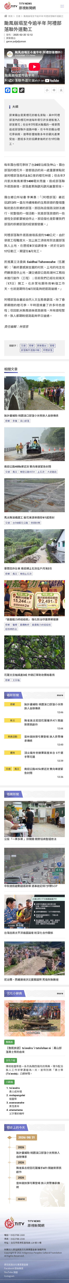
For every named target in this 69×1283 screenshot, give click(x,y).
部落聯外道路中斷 (30, 350)
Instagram (9, 1276)
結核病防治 (11, 629)
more (21, 1199)
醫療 (15, 624)
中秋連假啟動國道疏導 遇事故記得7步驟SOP (30, 886)
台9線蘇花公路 (20, 522)
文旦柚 (16, 680)
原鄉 (31, 345)
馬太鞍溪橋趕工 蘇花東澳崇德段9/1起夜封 (29, 517)
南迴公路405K (27, 471)
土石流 (41, 471)
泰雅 (15, 420)
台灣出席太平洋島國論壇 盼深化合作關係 (28, 933)
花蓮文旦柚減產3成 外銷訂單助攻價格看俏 (29, 675)
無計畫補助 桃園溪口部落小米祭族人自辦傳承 (31, 415)
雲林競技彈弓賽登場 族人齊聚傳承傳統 (43, 738)
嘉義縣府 (24, 624)
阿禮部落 (47, 350)
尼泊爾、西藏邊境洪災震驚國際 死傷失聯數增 (31, 979)
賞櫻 (52, 345)
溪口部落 (24, 420)
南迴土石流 (26, 573)
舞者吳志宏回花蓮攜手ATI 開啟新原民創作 (43, 722)
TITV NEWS (25, 3)
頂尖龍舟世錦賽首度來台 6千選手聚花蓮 (43, 755)
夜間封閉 (35, 522)
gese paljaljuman (16, 41)
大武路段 (52, 471)
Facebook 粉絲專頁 (13, 1268)
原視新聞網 (27, 7)
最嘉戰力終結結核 (41, 624)
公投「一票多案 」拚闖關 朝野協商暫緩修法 (30, 839)
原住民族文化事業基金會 (16, 1264)
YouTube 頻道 (11, 1272)
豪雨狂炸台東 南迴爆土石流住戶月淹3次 (28, 568)
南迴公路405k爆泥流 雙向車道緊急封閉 (27, 466)
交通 (23, 345)
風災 (15, 471)
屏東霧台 (41, 345)
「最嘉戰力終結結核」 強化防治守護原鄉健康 (31, 619)
